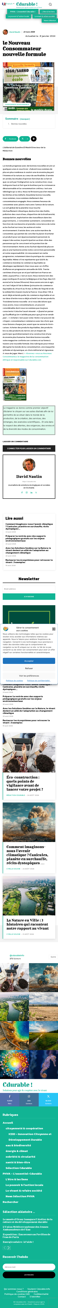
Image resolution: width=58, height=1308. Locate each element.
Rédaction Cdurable (15, 795)
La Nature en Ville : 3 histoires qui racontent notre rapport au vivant (27, 924)
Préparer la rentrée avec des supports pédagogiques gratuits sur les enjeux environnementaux (26, 538)
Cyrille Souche (13, 868)
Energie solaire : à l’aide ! (18, 1241)
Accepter (29, 661)
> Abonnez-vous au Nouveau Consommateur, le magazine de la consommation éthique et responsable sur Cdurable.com (27, 356)
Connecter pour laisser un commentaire (29, 448)
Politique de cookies (14, 680)
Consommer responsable (17, 104)
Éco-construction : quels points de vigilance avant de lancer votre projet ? (25, 783)
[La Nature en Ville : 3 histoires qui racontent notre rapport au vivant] (29, 896)
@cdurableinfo (17, 955)
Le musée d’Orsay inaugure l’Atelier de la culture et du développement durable (27, 1220)
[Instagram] (27, 492)
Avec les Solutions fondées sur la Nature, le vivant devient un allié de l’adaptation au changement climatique (28, 550)
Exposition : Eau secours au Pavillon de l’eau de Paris (26, 1235)
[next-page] (8, 1248)
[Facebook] (22, 492)
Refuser (29, 668)
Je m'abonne (29, 596)
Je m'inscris (29, 1275)
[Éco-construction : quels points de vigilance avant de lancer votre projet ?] (29, 753)
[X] (36, 492)
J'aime (9, 1094)
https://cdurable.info (29, 481)
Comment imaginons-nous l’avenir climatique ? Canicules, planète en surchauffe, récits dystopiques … (29, 526)
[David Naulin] (6, 32)
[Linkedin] (31, 492)
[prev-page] (4, 1248)
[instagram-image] (14, 977)
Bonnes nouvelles (19, 124)
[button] (53, 629)
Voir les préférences (29, 675)
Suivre (53, 957)
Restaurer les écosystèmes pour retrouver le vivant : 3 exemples (29, 561)
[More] (34, 139)
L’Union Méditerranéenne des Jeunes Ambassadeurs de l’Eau (25, 1228)
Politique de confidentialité (39, 680)
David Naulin (14, 32)
